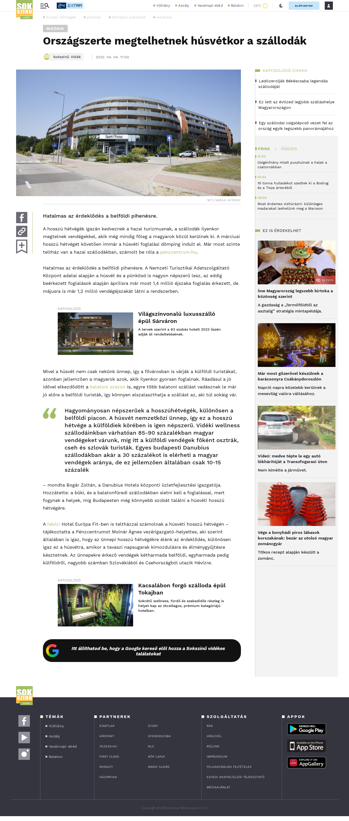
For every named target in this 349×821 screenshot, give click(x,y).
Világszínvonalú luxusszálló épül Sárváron (176, 317)
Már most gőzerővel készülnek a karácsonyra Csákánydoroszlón (290, 376)
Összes (289, 148)
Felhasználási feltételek (229, 767)
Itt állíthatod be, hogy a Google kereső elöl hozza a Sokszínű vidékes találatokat (148, 651)
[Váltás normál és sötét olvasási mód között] (281, 6)
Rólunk (213, 746)
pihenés (94, 17)
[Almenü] (45, 6)
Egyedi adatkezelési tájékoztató (235, 777)
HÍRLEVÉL (214, 736)
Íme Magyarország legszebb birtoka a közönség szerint (295, 293)
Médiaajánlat (218, 787)
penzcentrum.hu (178, 252)
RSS (210, 726)
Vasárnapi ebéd (210, 5)
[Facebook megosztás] (21, 217)
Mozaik (55, 28)
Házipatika (108, 777)
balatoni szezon (106, 386)
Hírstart (106, 736)
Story (153, 726)
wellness (164, 17)
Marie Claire (159, 767)
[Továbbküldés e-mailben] (21, 231)
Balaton (237, 5)
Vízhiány (163, 5)
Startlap (106, 726)
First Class (109, 756)
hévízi (53, 524)
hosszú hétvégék (61, 17)
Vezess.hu (108, 746)
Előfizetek (304, 5)
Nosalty (106, 767)
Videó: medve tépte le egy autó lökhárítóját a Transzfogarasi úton (292, 459)
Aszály (183, 5)
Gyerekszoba (159, 736)
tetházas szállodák (129, 17)
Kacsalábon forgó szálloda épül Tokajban (182, 589)
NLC (151, 746)
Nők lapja (156, 756)
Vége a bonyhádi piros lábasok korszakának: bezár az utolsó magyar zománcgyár (295, 538)
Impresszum (217, 756)
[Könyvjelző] (21, 247)
